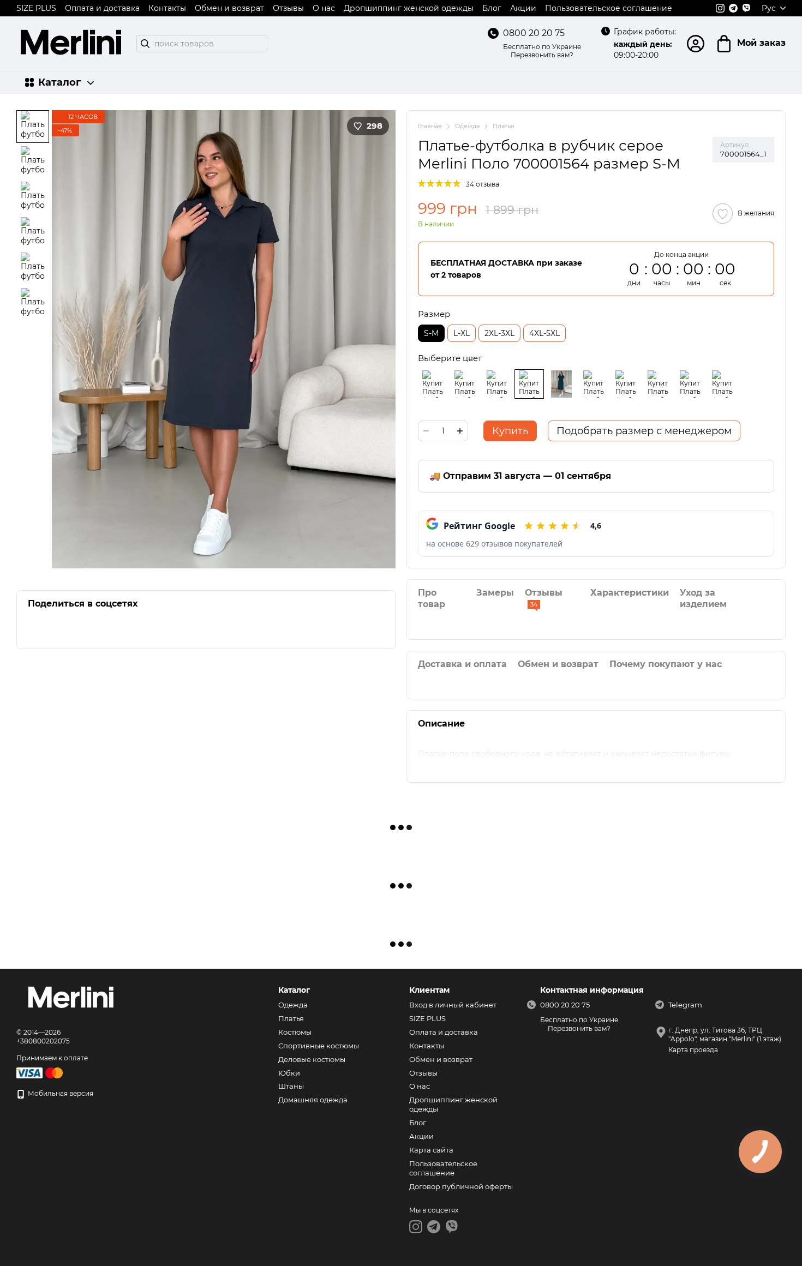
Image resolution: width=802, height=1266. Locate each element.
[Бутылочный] (561, 384)
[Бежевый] (465, 384)
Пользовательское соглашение (608, 8)
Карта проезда (693, 1050)
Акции (523, 8)
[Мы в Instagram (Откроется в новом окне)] (720, 8)
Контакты (167, 8)
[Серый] (529, 384)
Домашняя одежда (313, 1099)
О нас (324, 8)
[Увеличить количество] (460, 431)
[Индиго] (626, 384)
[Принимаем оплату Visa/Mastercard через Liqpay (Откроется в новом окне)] (40, 1073)
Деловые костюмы (311, 1059)
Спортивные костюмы (318, 1045)
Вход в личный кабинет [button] (452, 1004)
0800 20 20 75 (534, 33)
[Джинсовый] (497, 384)
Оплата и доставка (102, 8)
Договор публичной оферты (461, 1186)
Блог (491, 8)
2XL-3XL (499, 333)
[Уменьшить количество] (426, 431)
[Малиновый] (593, 384)
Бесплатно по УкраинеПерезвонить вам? (542, 51)
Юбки (289, 1073)
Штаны (291, 1086)
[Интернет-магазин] (70, 999)
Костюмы (295, 1032)
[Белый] (690, 384)
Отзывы (288, 8)
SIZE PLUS (36, 8)
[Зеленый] (658, 384)
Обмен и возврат (229, 8)
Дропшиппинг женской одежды (409, 8)
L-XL (461, 333)
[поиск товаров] (145, 43)
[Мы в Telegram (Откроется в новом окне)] (733, 8)
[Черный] (432, 384)
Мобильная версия (59, 1093)
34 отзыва (482, 184)
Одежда (293, 1004)
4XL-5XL (544, 333)
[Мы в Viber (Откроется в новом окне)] (746, 8)
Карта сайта (431, 1149)
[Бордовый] (722, 384)
